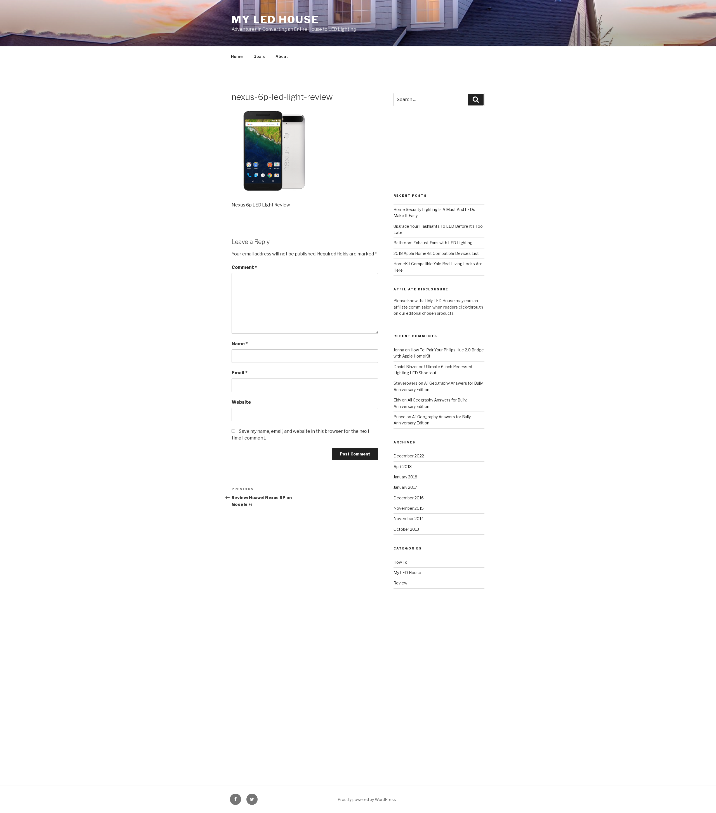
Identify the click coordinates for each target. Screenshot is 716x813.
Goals (259, 56)
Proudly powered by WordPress (367, 799)
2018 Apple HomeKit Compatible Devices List (436, 253)
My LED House (275, 19)
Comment (244, 267)
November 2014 (409, 518)
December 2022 (409, 456)
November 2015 (409, 508)
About (281, 56)
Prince (400, 416)
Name (240, 343)
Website (241, 402)
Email (240, 372)
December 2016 (409, 497)
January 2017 (405, 487)
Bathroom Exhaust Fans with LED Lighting (433, 242)
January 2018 (405, 476)
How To (401, 562)
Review (400, 583)
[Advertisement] (439, 156)
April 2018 (403, 466)
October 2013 (406, 529)
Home (237, 56)
